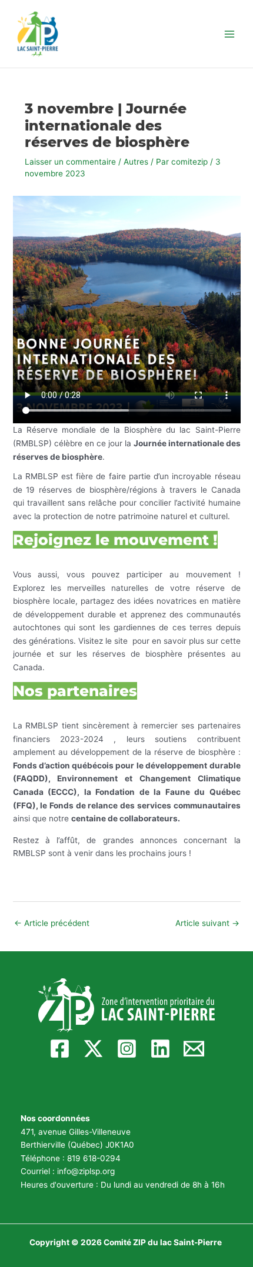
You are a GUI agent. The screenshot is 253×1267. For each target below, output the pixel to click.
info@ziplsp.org (86, 1171)
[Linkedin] (160, 1048)
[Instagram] (126, 1048)
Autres (136, 161)
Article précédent (51, 923)
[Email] (194, 1048)
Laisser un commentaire (70, 161)
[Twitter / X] (93, 1048)
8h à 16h (208, 1184)
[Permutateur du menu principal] (230, 34)
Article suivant (207, 923)
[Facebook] (59, 1048)
